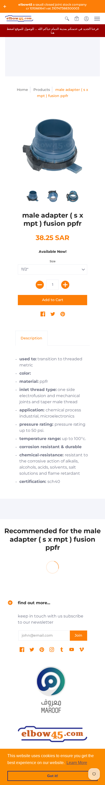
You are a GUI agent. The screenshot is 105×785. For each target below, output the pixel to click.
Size (53, 261)
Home (22, 89)
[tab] (31, 338)
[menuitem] (67, 18)
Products (41, 89)
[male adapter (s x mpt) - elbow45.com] (52, 146)
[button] (5, 6)
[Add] (65, 285)
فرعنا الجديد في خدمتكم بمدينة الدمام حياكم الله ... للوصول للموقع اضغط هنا (53, 30)
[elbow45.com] (19, 18)
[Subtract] (40, 285)
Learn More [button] (77, 762)
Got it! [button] (52, 776)
